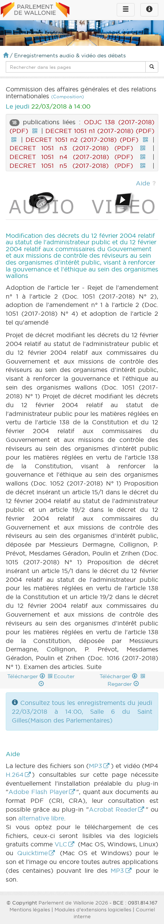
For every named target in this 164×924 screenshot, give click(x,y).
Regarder (120, 683)
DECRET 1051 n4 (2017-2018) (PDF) (71, 157)
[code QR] (35, 131)
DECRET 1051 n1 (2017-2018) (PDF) (99, 131)
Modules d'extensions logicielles (93, 909)
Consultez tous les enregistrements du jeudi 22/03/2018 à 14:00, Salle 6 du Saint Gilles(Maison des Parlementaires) (82, 711)
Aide (143, 183)
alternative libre (41, 818)
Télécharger (23, 676)
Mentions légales (30, 909)
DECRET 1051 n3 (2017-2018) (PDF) (71, 148)
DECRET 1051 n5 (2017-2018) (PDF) (71, 165)
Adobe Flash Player (38, 792)
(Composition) (67, 96)
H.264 (15, 774)
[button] (151, 67)
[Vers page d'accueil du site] (35, 10)
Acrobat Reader (113, 809)
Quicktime (32, 853)
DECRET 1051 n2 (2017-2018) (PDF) (82, 139)
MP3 (95, 766)
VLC (61, 844)
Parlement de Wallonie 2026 (73, 903)
